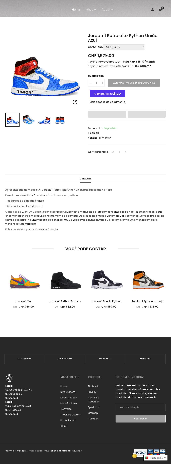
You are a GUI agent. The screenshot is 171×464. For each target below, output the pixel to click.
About (63, 426)
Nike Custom (67, 392)
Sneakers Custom (70, 414)
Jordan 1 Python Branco (65, 301)
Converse (66, 409)
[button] (107, 114)
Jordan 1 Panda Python (106, 301)
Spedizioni (94, 407)
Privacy (92, 392)
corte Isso (95, 47)
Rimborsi (93, 386)
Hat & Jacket (67, 420)
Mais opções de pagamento (107, 102)
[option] (12, 120)
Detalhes (85, 178)
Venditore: (94, 137)
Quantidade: (96, 76)
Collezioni (93, 418)
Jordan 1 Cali (23, 301)
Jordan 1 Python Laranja (147, 301)
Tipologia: (94, 133)
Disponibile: (95, 128)
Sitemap (93, 413)
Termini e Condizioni (94, 399)
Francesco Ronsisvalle (36, 450)
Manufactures (68, 403)
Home (63, 386)
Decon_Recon (68, 397)
